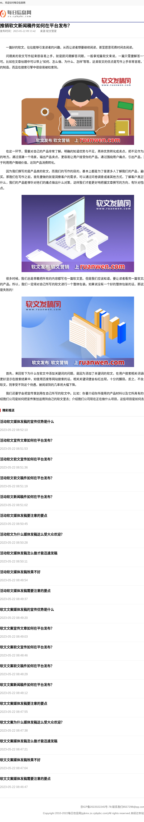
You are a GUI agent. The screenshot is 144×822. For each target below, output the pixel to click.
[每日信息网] (16, 13)
